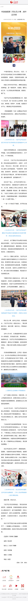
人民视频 (16, 589)
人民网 (1, 6)
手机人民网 (4, 589)
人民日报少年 (11, 580)
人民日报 (4, 580)
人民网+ (17, 580)
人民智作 (22, 589)
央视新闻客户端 (20, 19)
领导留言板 (10, 589)
